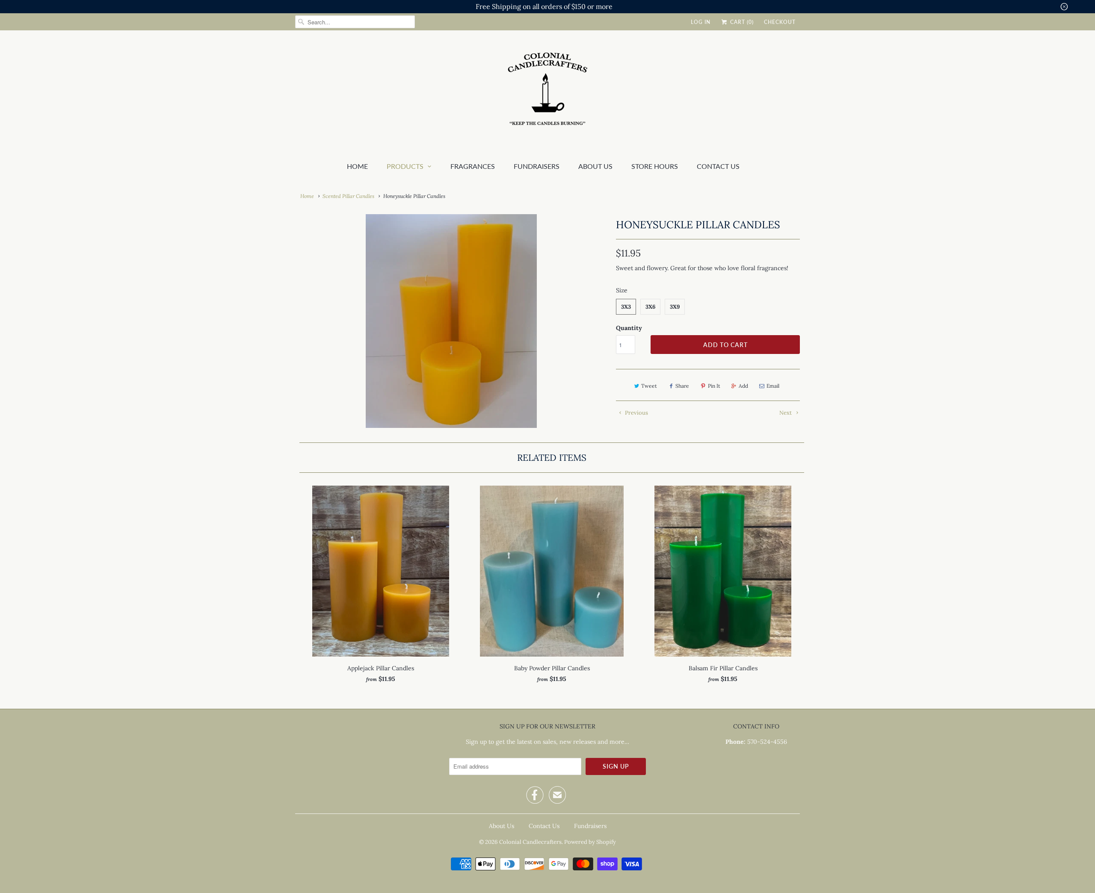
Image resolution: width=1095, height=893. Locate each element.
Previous (636, 412)
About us (595, 166)
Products (405, 166)
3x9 (675, 306)
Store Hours (654, 166)
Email (772, 386)
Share (682, 386)
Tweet (649, 386)
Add (743, 386)
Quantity (629, 328)
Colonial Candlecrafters (530, 842)
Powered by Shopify (590, 842)
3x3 (626, 306)
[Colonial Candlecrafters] (547, 93)
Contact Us (718, 166)
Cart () (741, 22)
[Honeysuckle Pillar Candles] (451, 321)
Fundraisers (536, 166)
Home (357, 166)
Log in (700, 22)
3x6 (650, 306)
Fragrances (472, 166)
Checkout (780, 22)
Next (786, 412)
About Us (501, 826)
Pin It (714, 386)
